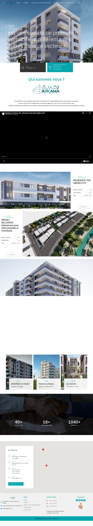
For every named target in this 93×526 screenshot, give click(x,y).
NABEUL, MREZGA (87, 282)
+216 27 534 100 (53, 500)
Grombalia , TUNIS (15, 243)
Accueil (18, 2)
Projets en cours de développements (41, 2)
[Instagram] (84, 500)
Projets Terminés (58, 2)
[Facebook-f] (77, 500)
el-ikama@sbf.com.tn (7, 508)
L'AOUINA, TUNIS (87, 195)
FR (78, 2)
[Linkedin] (82, 500)
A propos (25, 2)
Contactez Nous (70, 2)
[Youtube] (79, 500)
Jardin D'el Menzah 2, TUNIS (13, 325)
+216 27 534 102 (53, 506)
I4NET (49, 518)
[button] (86, 61)
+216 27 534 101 (53, 503)
